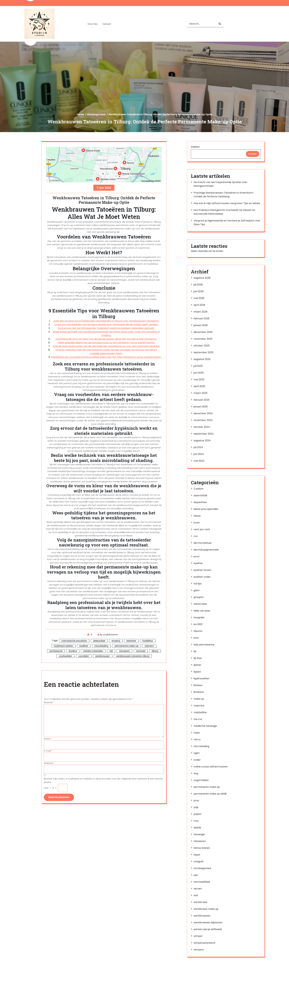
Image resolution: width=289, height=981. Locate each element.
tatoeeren (200, 841)
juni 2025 (199, 372)
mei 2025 (199, 379)
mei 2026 (199, 298)
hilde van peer (202, 610)
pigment (149, 645)
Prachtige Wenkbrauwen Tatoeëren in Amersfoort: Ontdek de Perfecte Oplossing (224, 194)
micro (197, 739)
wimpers (199, 949)
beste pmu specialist (206, 509)
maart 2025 (200, 393)
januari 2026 (201, 325)
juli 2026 (198, 284)
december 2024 (203, 413)
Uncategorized (96, 114)
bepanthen (200, 502)
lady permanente (204, 644)
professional (56, 650)
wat (196, 895)
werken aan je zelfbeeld (208, 929)
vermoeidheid (202, 882)
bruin (197, 522)
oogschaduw (201, 780)
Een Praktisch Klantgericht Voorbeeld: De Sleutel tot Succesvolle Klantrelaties (224, 212)
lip (195, 651)
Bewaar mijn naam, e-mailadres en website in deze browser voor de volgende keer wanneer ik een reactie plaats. (103, 780)
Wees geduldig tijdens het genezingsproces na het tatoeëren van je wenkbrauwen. (106, 342)
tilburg (155, 650)
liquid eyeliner (202, 678)
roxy (196, 821)
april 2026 (199, 305)
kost (196, 638)
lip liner (198, 658)
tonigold (198, 861)
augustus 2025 (202, 359)
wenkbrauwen (102, 655)
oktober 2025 (202, 345)
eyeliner (198, 563)
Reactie (49, 702)
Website (48, 763)
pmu (196, 800)
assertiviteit (200, 495)
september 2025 (203, 352)
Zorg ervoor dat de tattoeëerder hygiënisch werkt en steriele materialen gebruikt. (106, 328)
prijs (196, 807)
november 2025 (203, 339)
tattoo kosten (202, 848)
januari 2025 (201, 406)
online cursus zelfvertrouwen (211, 766)
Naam (48, 738)
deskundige (99, 640)
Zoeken (195, 147)
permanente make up (207, 787)
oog (196, 773)
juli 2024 (198, 447)
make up (199, 699)
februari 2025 (201, 400)
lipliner (197, 665)
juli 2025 (198, 366)
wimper (198, 936)
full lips (198, 583)
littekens (199, 692)
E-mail (48, 750)
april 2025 (199, 386)
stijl (111, 650)
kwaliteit (83, 645)
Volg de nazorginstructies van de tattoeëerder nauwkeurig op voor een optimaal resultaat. (106, 346)
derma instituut (203, 543)
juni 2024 (199, 454)
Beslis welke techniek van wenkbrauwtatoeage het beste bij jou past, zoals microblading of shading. (106, 333)
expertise (131, 640)
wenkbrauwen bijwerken (208, 922)
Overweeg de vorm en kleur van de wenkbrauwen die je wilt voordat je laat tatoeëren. (106, 339)
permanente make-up (126, 645)
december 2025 (203, 332)
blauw (197, 516)
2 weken (198, 488)
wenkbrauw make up (206, 909)
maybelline (200, 712)
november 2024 (203, 420)
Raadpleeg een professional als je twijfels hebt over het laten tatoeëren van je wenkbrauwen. (106, 357)
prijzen (197, 814)
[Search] (220, 23)
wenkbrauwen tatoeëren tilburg (132, 655)
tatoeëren (124, 650)
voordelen (83, 655)
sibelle (197, 827)
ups (196, 875)
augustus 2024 (202, 440)
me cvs (198, 719)
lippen (197, 671)
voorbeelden (65, 655)
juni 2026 (199, 291)
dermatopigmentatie (206, 549)
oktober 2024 (202, 427)
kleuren (198, 631)
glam (197, 590)
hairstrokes (200, 604)
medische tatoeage (205, 726)
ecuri (196, 556)
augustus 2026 (202, 278)
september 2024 (204, 433)
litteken (198, 685)
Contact (107, 23)
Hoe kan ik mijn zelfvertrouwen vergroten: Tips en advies (227, 203)
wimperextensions (204, 943)
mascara (199, 705)
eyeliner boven (202, 570)
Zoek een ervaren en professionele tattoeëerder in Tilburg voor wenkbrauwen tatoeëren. (106, 321)
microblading (101, 645)
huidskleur (147, 640)
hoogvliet (199, 617)
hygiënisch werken (63, 645)
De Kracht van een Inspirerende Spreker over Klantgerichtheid (220, 184)
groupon (199, 597)
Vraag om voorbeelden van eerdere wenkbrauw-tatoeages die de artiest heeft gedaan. (106, 324)
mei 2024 (199, 461)
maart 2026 (200, 311)
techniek (140, 650)
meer (197, 732)
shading (73, 650)
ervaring (116, 640)
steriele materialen (93, 650)
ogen (197, 753)
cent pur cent (202, 529)
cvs (196, 536)
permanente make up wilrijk (210, 793)
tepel (197, 854)
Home (80, 114)
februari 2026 (201, 318)
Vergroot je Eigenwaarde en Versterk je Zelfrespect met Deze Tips (227, 222)
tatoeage (199, 834)
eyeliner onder (202, 577)
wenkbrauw (200, 902)
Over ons (92, 23)
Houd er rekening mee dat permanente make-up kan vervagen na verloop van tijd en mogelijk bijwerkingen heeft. (106, 351)
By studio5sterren (109, 634)
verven (198, 888)
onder (197, 760)
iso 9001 (198, 624)
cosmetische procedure (74, 640)
